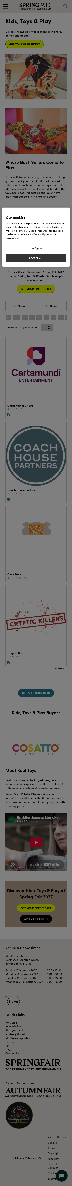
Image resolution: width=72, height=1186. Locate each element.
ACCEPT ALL (36, 258)
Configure (36, 248)
